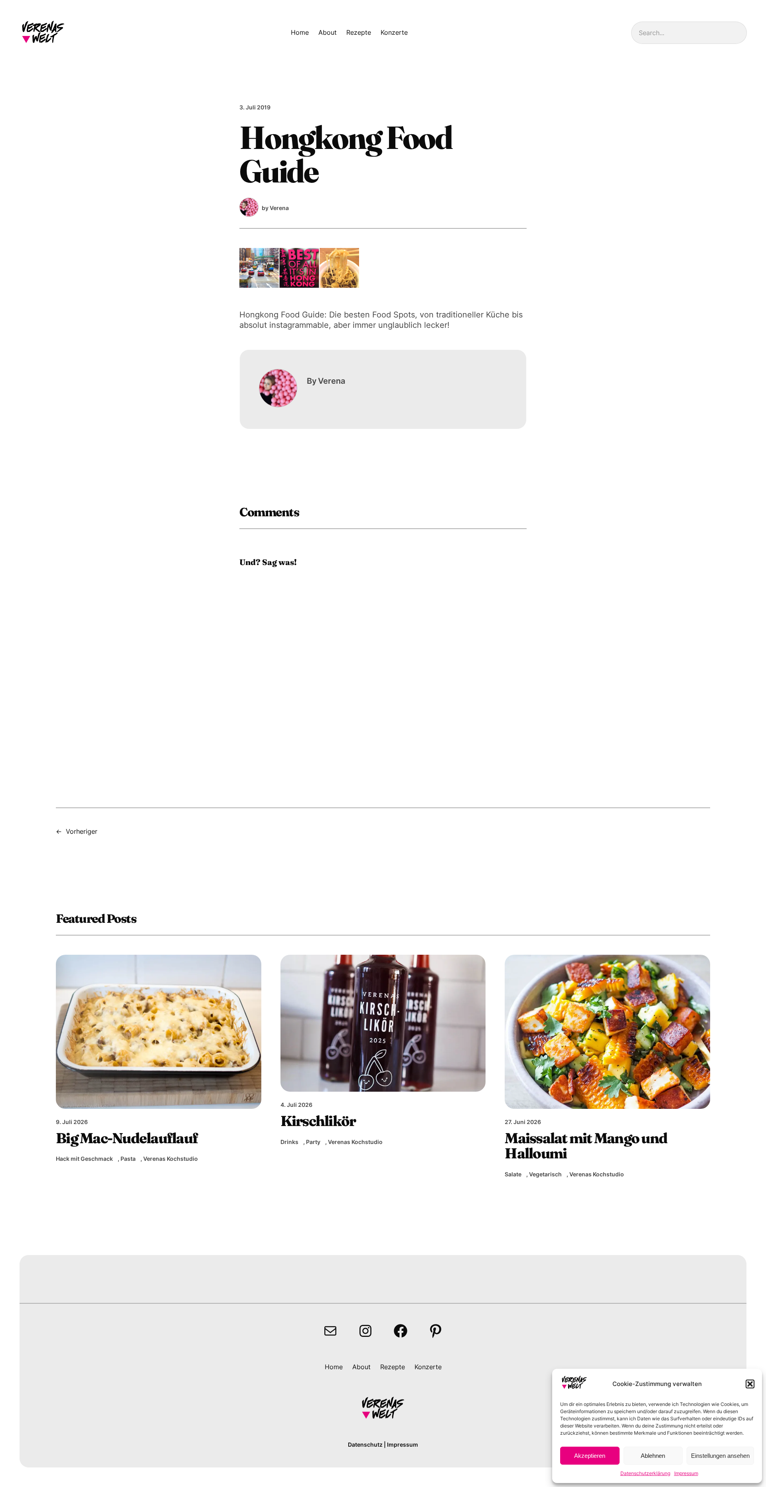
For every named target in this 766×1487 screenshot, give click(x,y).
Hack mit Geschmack (84, 1158)
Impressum (686, 1473)
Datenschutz (365, 1444)
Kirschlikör (318, 1120)
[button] (750, 1384)
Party (313, 1141)
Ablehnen (653, 1455)
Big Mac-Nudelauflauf (126, 1138)
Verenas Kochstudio (170, 1158)
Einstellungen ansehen (720, 1455)
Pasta (128, 1158)
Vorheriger (81, 831)
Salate (513, 1174)
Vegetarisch (545, 1174)
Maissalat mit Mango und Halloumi (586, 1145)
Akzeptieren (589, 1455)
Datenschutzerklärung (645, 1473)
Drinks (289, 1141)
